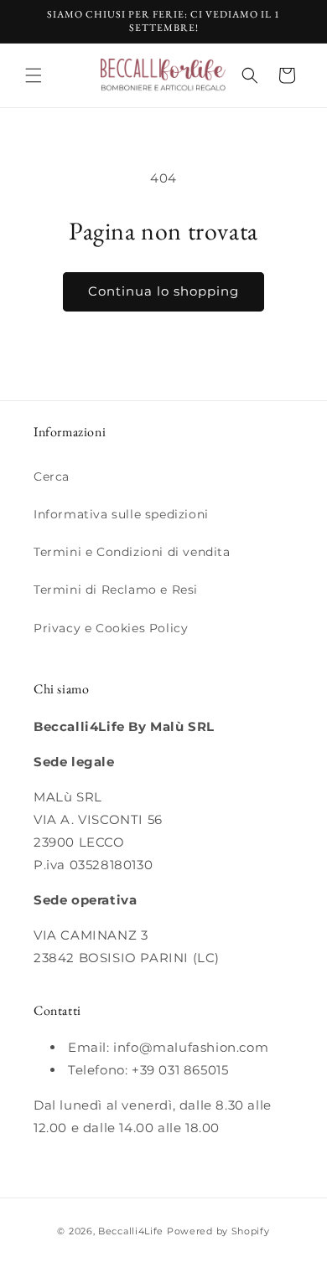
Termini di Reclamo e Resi (116, 589)
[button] (33, 75)
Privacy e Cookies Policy (111, 628)
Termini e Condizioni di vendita (132, 551)
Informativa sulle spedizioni (121, 514)
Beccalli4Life (131, 1231)
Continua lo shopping (163, 291)
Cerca (52, 476)
